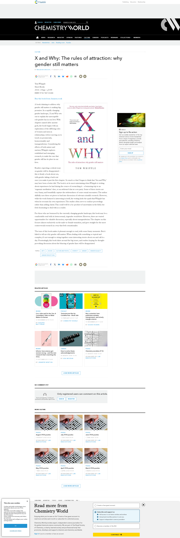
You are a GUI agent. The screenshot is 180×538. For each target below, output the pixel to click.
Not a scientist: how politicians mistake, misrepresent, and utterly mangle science (95, 316)
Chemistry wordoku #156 (95, 351)
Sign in (36, 534)
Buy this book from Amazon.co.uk (48, 99)
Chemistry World (70, 321)
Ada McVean (68, 358)
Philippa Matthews (40, 323)
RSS (77, 500)
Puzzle (88, 348)
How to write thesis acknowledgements (68, 352)
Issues (60, 500)
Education (133, 2)
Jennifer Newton (45, 362)
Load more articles (71, 373)
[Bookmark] (85, 76)
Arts (43, 251)
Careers (63, 348)
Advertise (46, 500)
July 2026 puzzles (67, 435)
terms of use (124, 158)
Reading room (60, 42)
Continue (115, 535)
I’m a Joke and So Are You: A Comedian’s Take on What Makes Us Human (46, 315)
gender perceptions (48, 255)
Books (50, 251)
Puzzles (68, 42)
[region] (16, 517)
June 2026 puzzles (92, 435)
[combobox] (75, 22)
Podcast (64, 311)
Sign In (40, 22)
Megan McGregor (43, 69)
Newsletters (46, 42)
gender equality (95, 251)
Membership (141, 2)
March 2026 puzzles (93, 468)
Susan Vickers (94, 325)
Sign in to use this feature (98, 72)
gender (84, 251)
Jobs (52, 42)
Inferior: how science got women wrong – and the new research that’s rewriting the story (46, 354)
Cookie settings (15, 531)
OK (15, 526)
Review (38, 311)
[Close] (27, 501)
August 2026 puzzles (43, 435)
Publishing (126, 2)
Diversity (75, 251)
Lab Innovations (93, 357)
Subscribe (57, 22)
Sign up (130, 153)
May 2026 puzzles (42, 468)
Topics (54, 500)
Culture (37, 52)
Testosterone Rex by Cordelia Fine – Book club (69, 314)
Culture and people (62, 251)
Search (87, 22)
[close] (107, 72)
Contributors (69, 500)
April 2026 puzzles (67, 468)
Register (48, 22)
